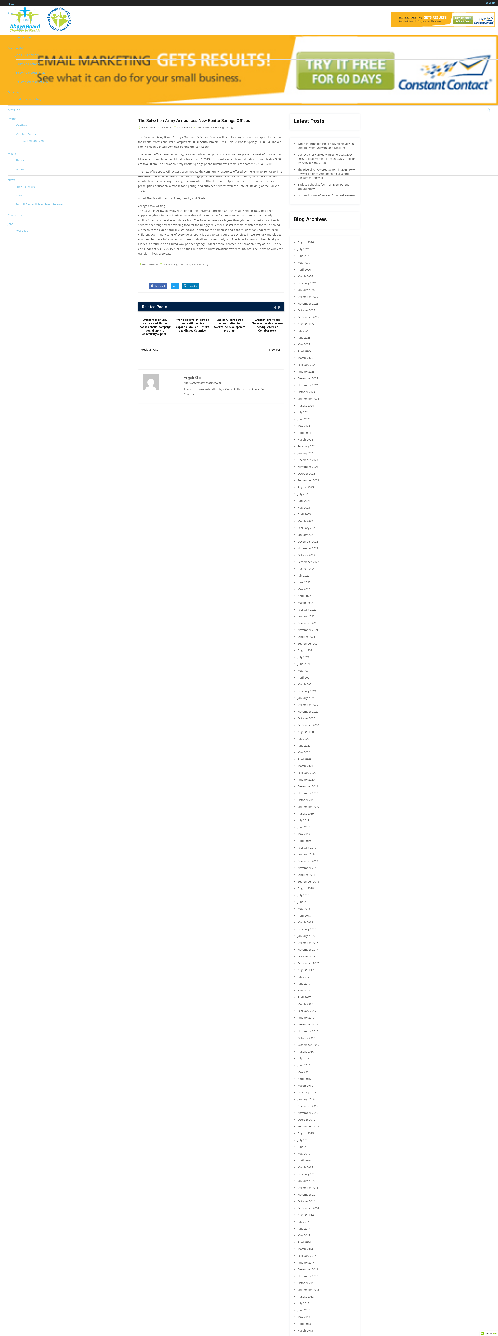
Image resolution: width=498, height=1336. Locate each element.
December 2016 (308, 1024)
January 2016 (306, 1099)
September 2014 (308, 1208)
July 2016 (303, 1058)
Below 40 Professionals (30, 72)
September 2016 (308, 1045)
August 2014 (306, 1215)
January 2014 (306, 1262)
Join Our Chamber (27, 55)
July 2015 (303, 1140)
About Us (14, 13)
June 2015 (304, 1147)
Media (12, 153)
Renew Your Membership (32, 81)
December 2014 (308, 1187)
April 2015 (304, 1160)
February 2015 (307, 1174)
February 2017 (307, 1011)
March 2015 (305, 1167)
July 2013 (303, 1303)
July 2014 (303, 1221)
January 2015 (306, 1181)
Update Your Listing (28, 99)
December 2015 (308, 1106)
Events (12, 118)
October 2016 (306, 1038)
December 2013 (308, 1269)
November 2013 (308, 1276)
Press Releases (25, 186)
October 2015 (306, 1119)
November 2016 (308, 1031)
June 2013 (304, 1310)
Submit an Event (34, 141)
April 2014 (304, 1242)
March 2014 (305, 1249)
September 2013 (308, 1289)
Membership (16, 48)
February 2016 (307, 1092)
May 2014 (304, 1235)
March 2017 (305, 1004)
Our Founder (24, 20)
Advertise (14, 110)
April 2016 (304, 1079)
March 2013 (305, 1330)
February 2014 (307, 1255)
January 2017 (306, 1017)
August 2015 (306, 1133)
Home (11, 4)
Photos (20, 160)
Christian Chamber (28, 64)
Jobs (10, 224)
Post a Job (22, 230)
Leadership (23, 29)
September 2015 (308, 1126)
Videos (20, 169)
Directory (14, 92)
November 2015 (308, 1113)
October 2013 (306, 1283)
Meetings (22, 125)
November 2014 (308, 1194)
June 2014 (304, 1228)
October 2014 (306, 1201)
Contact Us (15, 215)
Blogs (19, 195)
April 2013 (304, 1324)
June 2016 (304, 1065)
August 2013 (306, 1296)
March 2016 (305, 1085)
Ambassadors (24, 37)
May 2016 (304, 1072)
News (11, 180)
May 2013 (304, 1317)
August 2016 (306, 1051)
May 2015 (304, 1153)
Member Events (26, 134)
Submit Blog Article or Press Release (39, 204)
